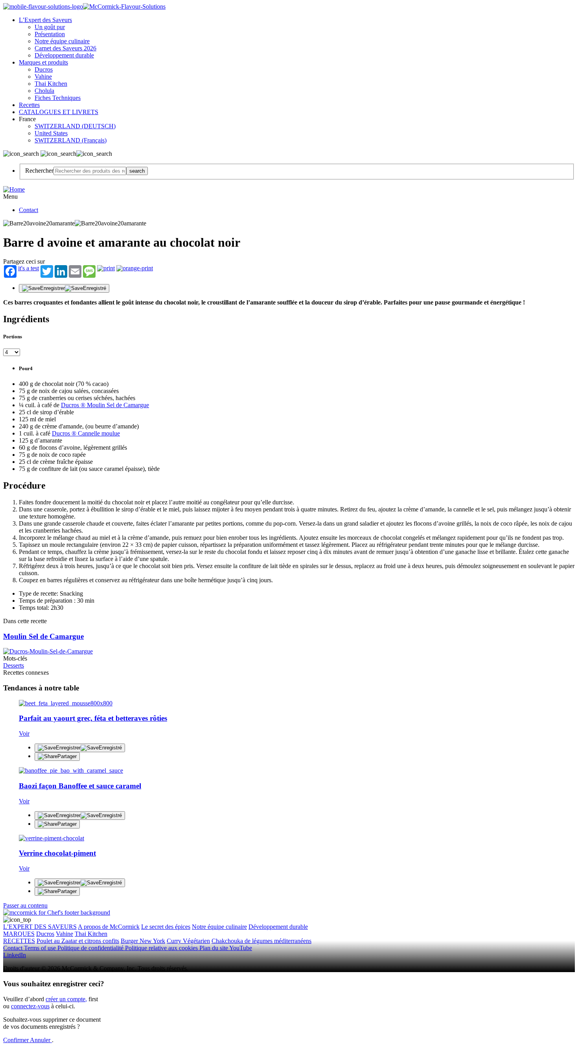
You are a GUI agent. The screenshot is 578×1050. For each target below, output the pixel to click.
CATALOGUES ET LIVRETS (58, 112)
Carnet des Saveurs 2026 (65, 48)
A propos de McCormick (109, 926)
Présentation (50, 34)
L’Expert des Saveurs (45, 20)
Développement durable (64, 55)
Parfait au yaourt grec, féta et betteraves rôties (93, 718)
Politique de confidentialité (91, 948)
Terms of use (40, 948)
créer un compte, (66, 999)
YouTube (240, 948)
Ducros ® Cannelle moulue (86, 433)
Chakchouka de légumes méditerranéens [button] (261, 940)
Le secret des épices (165, 926)
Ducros (44, 69)
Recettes (29, 104)
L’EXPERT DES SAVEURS (40, 926)
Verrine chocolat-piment (57, 853)
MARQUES (19, 933)
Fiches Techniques (58, 97)
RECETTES (19, 940)
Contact (28, 210)
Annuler (41, 1040)
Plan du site (214, 948)
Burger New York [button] (143, 940)
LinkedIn (14, 955)
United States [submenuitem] (51, 133)
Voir (24, 733)
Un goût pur (50, 27)
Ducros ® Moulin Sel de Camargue (105, 405)
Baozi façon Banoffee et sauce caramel (80, 786)
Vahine (43, 76)
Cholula (44, 90)
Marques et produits (43, 62)
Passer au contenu (25, 905)
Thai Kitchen (51, 83)
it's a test (28, 268)
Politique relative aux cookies (162, 948)
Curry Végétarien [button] (188, 940)
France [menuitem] (28, 119)
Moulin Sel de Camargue (43, 636)
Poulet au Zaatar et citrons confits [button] (78, 940)
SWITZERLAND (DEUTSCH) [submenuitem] (75, 126)
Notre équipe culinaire (62, 41)
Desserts (13, 665)
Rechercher (39, 170)
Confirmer (16, 1040)
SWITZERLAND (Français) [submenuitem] (71, 140)
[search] (89, 171)
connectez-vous (30, 1006)
